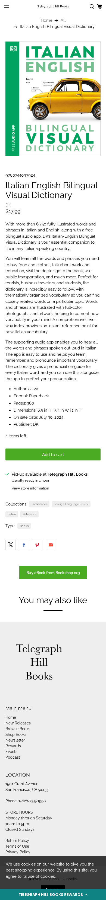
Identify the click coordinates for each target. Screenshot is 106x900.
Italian (12, 514)
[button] (53, 894)
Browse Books (17, 729)
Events (11, 751)
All (63, 20)
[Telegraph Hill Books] (53, 7)
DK (8, 205)
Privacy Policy (17, 852)
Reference (29, 514)
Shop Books (15, 734)
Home (46, 20)
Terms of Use (17, 846)
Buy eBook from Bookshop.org (53, 572)
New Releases (18, 723)
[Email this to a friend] (51, 545)
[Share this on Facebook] (24, 545)
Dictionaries (39, 504)
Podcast (12, 757)
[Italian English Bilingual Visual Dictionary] (53, 99)
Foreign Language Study (71, 504)
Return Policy (17, 840)
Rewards (13, 746)
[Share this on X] (10, 545)
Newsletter (15, 740)
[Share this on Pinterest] (37, 545)
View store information (30, 488)
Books (24, 526)
